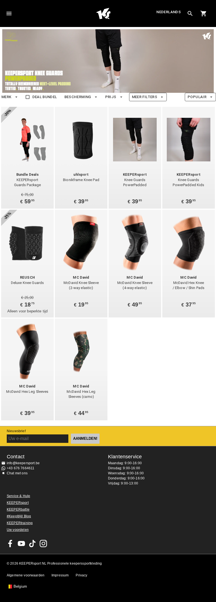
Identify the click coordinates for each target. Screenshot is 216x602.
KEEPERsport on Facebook (10, 543)
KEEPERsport (18, 503)
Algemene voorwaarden (25, 575)
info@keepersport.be (23, 463)
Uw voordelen (18, 530)
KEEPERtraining (20, 523)
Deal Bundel (44, 97)
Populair (197, 97)
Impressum (60, 575)
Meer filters (144, 97)
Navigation (9, 13)
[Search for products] (190, 13)
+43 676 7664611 (20, 468)
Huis (103, 13)
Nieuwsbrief (16, 431)
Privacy (81, 575)
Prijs (110, 97)
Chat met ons (17, 473)
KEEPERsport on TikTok (32, 543)
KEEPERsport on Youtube (21, 543)
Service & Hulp (18, 496)
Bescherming (77, 97)
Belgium (20, 587)
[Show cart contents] (203, 13)
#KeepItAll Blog (19, 516)
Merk (6, 97)
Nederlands (168, 12)
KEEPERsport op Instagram (43, 543)
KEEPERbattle (18, 509)
